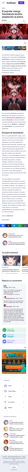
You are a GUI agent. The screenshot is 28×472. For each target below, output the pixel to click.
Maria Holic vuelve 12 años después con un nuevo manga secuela (16, 430)
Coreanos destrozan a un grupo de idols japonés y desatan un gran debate (16, 450)
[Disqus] (14, 304)
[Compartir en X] (8, 225)
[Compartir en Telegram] (14, 225)
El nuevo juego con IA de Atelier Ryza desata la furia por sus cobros (16, 443)
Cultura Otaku (5, 267)
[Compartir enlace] (25, 225)
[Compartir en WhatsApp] (19, 225)
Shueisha (10, 120)
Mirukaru (4, 20)
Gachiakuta (5, 59)
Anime (3, 8)
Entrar (21, 2)
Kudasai (15, 273)
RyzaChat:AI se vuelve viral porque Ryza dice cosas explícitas (15, 237)
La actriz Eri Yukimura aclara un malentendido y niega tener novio (11, 270)
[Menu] (3, 2)
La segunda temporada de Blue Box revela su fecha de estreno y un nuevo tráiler (16, 244)
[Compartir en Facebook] (3, 225)
